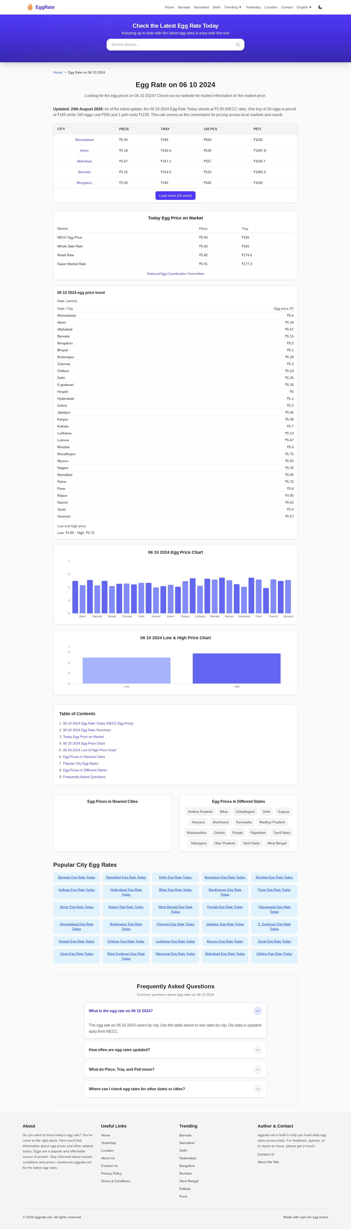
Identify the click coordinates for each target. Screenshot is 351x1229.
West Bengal (277, 843)
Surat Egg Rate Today (274, 941)
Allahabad (84, 161)
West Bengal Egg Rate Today (175, 909)
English (304, 7)
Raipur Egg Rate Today (126, 907)
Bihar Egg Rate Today (175, 890)
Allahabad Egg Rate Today (225, 954)
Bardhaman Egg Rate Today (225, 892)
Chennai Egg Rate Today (175, 924)
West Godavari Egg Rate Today (126, 956)
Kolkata (185, 1189)
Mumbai (185, 1173)
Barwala (184, 7)
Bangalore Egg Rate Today (225, 877)
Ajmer (84, 150)
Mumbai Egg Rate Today (274, 877)
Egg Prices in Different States (85, 770)
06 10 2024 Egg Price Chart (84, 743)
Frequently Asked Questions (84, 777)
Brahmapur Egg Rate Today (126, 926)
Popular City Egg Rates (80, 763)
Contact (287, 7)
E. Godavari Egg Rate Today (274, 926)
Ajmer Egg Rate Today (77, 907)
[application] (175, 590)
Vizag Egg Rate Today (76, 954)
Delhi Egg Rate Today (175, 877)
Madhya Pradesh (272, 822)
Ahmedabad (84, 140)
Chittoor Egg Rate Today (125, 941)
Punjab (237, 833)
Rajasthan (258, 833)
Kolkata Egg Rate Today (76, 890)
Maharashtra (196, 833)
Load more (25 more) (175, 195)
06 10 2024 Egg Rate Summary (87, 730)
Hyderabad (187, 1158)
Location (271, 7)
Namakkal (201, 7)
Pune (183, 1196)
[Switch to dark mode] (320, 7)
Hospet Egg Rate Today (77, 941)
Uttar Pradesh (224, 843)
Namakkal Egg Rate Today (126, 877)
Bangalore (187, 1166)
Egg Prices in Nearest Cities (84, 757)
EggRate (41, 7)
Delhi (216, 7)
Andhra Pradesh (200, 812)
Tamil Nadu (281, 833)
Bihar (224, 812)
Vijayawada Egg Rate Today (274, 909)
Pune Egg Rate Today (274, 890)
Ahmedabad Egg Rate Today (76, 926)
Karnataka (244, 822)
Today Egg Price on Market (83, 737)
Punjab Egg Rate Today (225, 907)
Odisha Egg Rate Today (274, 954)
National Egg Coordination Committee (175, 274)
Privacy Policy (111, 1173)
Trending (233, 7)
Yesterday (253, 7)
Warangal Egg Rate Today (175, 954)
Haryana (198, 822)
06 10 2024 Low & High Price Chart (89, 750)
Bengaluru (84, 183)
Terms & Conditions (115, 1181)
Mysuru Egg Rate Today (225, 941)
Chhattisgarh (245, 812)
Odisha (219, 833)
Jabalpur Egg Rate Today (225, 924)
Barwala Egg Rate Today (76, 877)
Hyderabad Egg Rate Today (126, 892)
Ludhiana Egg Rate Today (175, 941)
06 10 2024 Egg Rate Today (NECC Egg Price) (98, 723)
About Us (108, 1158)
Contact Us (109, 1166)
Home (169, 7)
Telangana (199, 843)
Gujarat (283, 812)
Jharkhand (221, 822)
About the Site (268, 1162)
